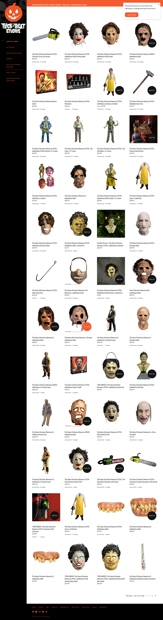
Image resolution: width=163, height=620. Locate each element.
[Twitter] (33, 612)
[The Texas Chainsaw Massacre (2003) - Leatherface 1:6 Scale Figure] (46, 365)
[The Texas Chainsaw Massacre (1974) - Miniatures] (79, 82)
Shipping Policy (64, 607)
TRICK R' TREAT (10, 73)
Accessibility (102, 607)
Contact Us (54, 607)
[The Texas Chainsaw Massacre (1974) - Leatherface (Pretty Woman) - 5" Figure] (46, 129)
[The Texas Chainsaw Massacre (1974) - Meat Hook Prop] (46, 271)
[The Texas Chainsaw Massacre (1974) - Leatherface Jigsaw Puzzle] (79, 365)
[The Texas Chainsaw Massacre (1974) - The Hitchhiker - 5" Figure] (111, 129)
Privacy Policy (86, 607)
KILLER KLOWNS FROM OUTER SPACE (13, 79)
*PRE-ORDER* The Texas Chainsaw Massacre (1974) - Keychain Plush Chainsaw (44, 529)
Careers (94, 607)
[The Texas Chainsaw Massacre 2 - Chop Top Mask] (144, 413)
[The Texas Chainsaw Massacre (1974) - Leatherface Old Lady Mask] (46, 224)
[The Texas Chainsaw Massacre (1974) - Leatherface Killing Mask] (111, 35)
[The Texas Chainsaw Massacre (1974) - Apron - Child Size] (79, 507)
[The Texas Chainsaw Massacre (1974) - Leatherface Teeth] (111, 507)
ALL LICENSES (10, 47)
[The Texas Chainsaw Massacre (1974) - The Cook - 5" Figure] (79, 129)
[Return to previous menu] (3, 40)
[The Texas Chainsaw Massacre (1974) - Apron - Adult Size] (144, 176)
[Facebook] (36, 612)
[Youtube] (43, 612)
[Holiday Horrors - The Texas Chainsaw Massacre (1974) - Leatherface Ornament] (111, 224)
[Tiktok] (46, 612)
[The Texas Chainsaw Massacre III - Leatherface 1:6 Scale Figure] (46, 460)
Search (34, 607)
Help (47, 607)
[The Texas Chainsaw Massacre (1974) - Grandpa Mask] (144, 224)
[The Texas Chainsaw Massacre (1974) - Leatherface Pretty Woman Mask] (79, 35)
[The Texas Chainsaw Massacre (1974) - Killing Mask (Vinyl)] (111, 413)
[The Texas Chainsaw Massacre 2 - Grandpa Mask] (144, 318)
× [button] (158, 4)
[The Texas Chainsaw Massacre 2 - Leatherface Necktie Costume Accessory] (144, 557)
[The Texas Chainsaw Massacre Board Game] (46, 82)
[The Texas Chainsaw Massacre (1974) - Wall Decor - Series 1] (46, 176)
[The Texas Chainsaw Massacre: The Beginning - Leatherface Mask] (79, 271)
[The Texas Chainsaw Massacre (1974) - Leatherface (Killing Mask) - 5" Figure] (111, 176)
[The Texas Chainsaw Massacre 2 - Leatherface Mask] (79, 176)
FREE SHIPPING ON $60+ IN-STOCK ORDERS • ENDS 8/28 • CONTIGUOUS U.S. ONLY (59, 5)
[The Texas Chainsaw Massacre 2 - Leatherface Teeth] (46, 557)
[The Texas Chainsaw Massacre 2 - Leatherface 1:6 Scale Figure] (111, 318)
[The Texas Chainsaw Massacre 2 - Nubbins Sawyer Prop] (46, 413)
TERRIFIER (9, 59)
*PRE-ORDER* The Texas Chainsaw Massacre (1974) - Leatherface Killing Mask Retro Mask (111, 578)
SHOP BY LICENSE (12, 41)
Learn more (131, 15)
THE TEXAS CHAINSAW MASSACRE (13, 66)
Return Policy (75, 607)
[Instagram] (40, 612)
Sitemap (41, 607)
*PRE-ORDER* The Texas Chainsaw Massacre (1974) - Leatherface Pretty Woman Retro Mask (76, 578)
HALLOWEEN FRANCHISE (14, 53)
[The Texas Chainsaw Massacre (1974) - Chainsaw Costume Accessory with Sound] (144, 460)
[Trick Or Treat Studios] (13, 18)
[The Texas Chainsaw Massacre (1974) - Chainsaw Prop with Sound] (46, 35)
